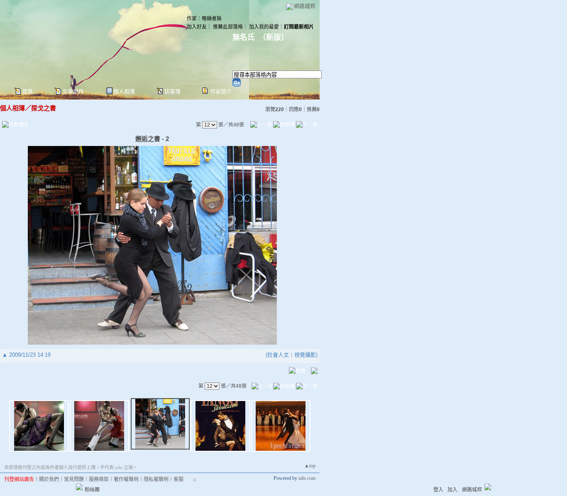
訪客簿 (172, 91)
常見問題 (74, 479)
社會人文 (278, 355)
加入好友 (197, 27)
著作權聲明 (126, 479)
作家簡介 (221, 91)
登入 (438, 490)
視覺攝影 (305, 355)
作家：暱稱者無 (204, 19)
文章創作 (73, 91)
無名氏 (243, 37)
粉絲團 (92, 490)
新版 (273, 37)
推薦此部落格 (228, 27)
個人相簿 (124, 91)
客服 (178, 479)
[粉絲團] (79, 487)
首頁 (27, 91)
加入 (452, 490)
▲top (309, 466)
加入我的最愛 (264, 27)
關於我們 (49, 479)
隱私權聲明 (156, 479)
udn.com (306, 478)
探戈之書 (43, 108)
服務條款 (99, 479)
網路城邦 (304, 6)
